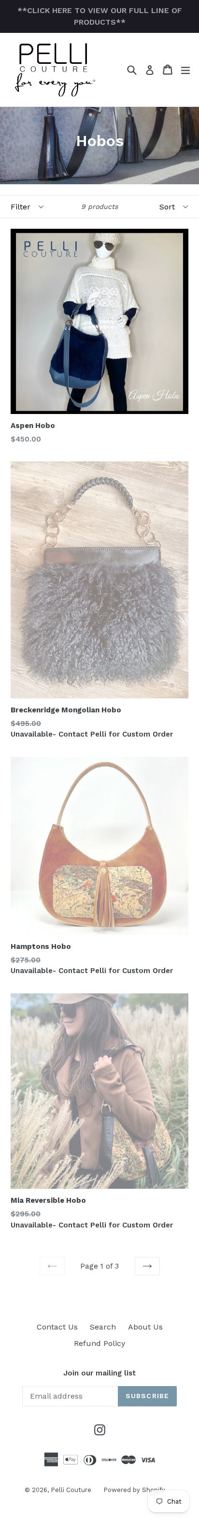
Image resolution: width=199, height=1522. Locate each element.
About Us (145, 1326)
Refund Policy (99, 1343)
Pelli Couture (71, 1489)
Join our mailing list (99, 1373)
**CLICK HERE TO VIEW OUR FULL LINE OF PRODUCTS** (99, 16)
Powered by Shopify (134, 1489)
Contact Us (57, 1326)
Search (103, 1326)
